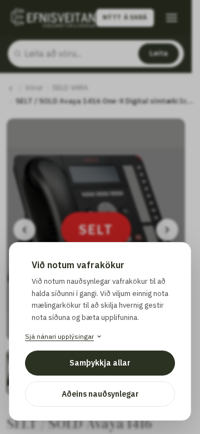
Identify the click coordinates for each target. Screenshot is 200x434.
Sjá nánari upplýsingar (59, 336)
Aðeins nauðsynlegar (100, 394)
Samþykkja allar (100, 363)
